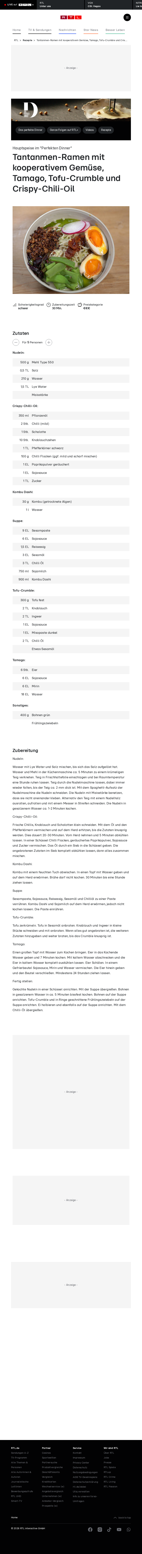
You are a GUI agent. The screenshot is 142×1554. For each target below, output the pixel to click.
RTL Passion (110, 1487)
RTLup (107, 1472)
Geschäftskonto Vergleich (51, 1474)
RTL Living (109, 1482)
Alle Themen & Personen (19, 1465)
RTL (16, 40)
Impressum (79, 1458)
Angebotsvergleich (52, 1491)
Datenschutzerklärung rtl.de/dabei (85, 1484)
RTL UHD (16, 1496)
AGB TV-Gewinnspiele (85, 1477)
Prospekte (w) (50, 1506)
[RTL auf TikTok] (109, 1529)
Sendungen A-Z (20, 1453)
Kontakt (77, 1453)
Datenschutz (80, 1467)
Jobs (106, 1458)
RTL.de (15, 1448)
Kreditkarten (49, 1482)
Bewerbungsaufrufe (22, 1491)
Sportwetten (49, 1458)
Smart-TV (16, 1501)
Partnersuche (49, 1462)
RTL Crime (110, 1477)
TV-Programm (19, 1458)
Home (14, 1517)
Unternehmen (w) (52, 1496)
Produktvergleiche (52, 1467)
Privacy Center (81, 1462)
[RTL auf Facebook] (90, 1529)
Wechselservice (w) (53, 1487)
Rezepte (27, 40)
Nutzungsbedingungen (85, 1472)
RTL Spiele (110, 1467)
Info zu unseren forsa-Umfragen (85, 1499)
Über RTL (109, 1453)
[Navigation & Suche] (127, 17)
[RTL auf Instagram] (100, 1529)
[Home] (71, 17)
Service (77, 1448)
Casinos (46, 1453)
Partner (46, 1448)
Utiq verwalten (81, 1492)
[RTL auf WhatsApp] (128, 1529)
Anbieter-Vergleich (52, 1501)
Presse (107, 1462)
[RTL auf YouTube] (119, 1529)
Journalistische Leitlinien (19, 1484)
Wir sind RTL (111, 1448)
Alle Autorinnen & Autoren (21, 1474)
